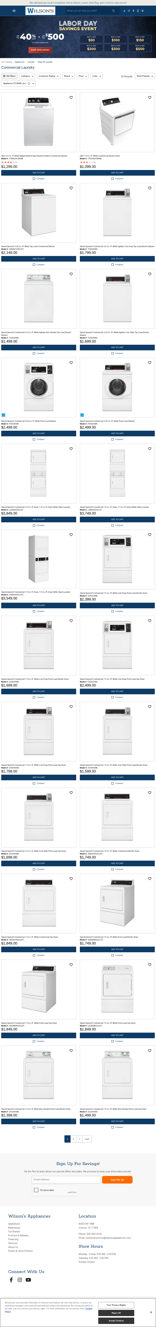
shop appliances (40, 50)
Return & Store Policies (20, 1251)
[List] (129, 11)
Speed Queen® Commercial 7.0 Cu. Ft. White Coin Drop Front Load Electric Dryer (113, 593)
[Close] (151, 1312)
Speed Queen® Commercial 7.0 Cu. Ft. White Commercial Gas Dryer (29, 937)
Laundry (31, 62)
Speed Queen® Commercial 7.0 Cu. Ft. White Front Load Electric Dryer (109, 937)
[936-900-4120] (138, 11)
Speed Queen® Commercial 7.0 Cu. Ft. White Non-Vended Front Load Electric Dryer (36, 1109)
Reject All (116, 1313)
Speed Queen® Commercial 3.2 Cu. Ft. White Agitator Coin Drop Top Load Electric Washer (117, 246)
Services (13, 1243)
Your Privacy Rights (116, 1305)
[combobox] (27, 76)
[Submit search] (114, 10)
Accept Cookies (116, 1321)
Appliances (20, 62)
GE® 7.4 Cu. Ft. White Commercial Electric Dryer (100, 156)
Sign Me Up (117, 1179)
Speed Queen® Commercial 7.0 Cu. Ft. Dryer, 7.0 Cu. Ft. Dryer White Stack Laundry (35, 507)
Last (87, 1139)
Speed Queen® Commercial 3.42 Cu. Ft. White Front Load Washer (28, 421)
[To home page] (40, 10)
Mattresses (14, 1227)
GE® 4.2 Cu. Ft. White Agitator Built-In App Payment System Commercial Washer (34, 156)
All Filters (11, 76)
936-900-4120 (94, 1234)
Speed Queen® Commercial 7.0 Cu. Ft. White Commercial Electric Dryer (109, 851)
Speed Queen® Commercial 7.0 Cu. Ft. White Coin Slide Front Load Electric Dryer (113, 765)
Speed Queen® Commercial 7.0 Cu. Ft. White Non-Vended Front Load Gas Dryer (113, 1109)
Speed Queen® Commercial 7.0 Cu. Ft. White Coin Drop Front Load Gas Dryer (112, 679)
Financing (13, 1239)
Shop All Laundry (45, 62)
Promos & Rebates (18, 1235)
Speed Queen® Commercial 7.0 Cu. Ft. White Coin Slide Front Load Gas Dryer (33, 851)
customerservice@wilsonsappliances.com (108, 1237)
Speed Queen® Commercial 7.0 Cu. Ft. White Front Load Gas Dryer (29, 1023)
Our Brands (14, 1231)
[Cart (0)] (143, 11)
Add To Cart (39, 173)
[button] (14, 11)
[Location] (134, 11)
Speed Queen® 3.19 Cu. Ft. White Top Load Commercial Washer (28, 246)
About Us (13, 1247)
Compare (40, 179)
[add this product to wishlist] (71, 97)
